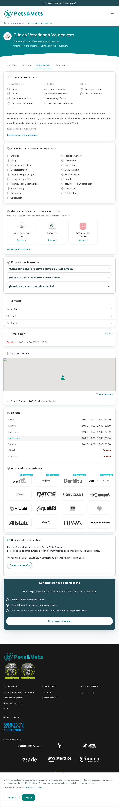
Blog (5, 708)
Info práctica (42, 65)
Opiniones (60, 65)
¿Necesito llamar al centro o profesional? (34, 277)
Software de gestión (12, 697)
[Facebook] (93, 693)
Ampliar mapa (106, 394)
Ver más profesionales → (18, 249)
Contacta (46, 692)
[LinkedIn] (83, 693)
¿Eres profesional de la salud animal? (59, 3)
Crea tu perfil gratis (59, 621)
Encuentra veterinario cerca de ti (18, 692)
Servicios (26, 65)
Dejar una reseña (20, 565)
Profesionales (17, 23)
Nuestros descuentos (13, 703)
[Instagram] (88, 693)
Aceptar (29, 797)
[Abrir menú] (112, 13)
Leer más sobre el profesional (22, 135)
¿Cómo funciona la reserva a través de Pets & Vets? (41, 269)
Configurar (12, 797)
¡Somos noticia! (49, 697)
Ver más (109, 333)
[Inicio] (4, 23)
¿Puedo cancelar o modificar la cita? (31, 286)
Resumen (12, 65)
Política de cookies (33, 787)
